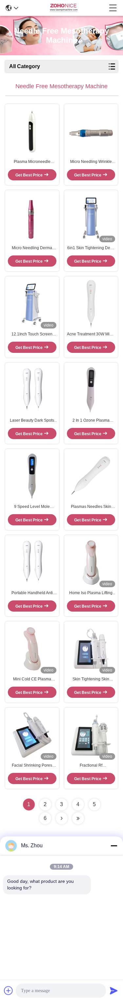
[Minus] (114, 846)
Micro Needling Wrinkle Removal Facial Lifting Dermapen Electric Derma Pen (91, 162)
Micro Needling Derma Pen (32, 248)
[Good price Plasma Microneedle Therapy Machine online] (32, 131)
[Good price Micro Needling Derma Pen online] (32, 217)
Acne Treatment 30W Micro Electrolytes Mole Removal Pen (91, 334)
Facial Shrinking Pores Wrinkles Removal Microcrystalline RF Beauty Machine (32, 765)
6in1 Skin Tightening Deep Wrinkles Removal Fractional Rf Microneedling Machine (91, 248)
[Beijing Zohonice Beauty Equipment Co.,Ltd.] (64, 8)
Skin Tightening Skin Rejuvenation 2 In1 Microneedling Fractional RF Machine (91, 679)
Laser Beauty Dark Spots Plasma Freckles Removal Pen (32, 420)
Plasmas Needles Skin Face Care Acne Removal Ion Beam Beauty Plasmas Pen (91, 507)
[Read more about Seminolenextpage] (62, 818)
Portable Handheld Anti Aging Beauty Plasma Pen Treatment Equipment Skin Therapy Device (32, 593)
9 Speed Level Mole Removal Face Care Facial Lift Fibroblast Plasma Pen (32, 507)
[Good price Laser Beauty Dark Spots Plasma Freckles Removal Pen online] (32, 390)
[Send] (114, 990)
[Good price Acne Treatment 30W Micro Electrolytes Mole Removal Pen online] (91, 303)
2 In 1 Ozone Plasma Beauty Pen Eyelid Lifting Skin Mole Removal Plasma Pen (91, 420)
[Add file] (8, 990)
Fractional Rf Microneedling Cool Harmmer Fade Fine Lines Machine (91, 765)
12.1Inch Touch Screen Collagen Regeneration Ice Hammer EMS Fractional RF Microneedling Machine (32, 334)
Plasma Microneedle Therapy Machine (32, 162)
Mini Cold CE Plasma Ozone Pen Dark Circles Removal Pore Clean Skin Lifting (32, 679)
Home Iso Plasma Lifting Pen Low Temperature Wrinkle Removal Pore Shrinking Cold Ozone (91, 593)
